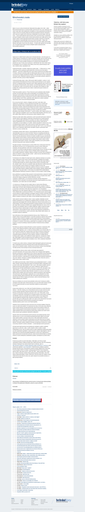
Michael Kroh (19, 412)
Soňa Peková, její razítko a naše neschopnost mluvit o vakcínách (64, 172)
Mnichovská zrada (26, 474)
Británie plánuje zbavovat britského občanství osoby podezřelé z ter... (29, 424)
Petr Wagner (19, 487)
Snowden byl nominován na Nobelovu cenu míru (25, 450)
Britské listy (20, 5)
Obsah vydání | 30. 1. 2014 (19, 407)
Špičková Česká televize (27, 464)
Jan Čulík (18, 418)
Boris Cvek (62, 184)
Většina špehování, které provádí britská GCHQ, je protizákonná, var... (29, 444)
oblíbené (49, 386)
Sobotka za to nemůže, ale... (26, 418)
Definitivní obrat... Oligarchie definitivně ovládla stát (64, 168)
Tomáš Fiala (19, 455)
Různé (22, 503)
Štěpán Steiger (19, 461)
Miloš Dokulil (19, 467)
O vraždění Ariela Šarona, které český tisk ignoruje (26, 431)
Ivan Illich (18, 485)
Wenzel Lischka (20, 483)
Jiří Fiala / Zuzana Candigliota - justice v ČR (24, 421)
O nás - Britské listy (34, 499)
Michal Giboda (19, 480)
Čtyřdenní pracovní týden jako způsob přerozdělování (30, 423)
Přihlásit (71, 3)
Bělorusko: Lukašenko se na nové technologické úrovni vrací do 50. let (29, 428)
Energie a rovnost (24, 485)
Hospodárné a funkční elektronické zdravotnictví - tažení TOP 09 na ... (34, 487)
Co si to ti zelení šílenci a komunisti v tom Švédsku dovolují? (63, 186)
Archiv (24, 9)
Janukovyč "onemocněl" (21, 415)
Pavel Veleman (62, 166)
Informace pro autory (44, 502)
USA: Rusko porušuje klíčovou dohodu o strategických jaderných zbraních (30, 409)
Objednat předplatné (63, 16)
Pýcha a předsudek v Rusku (22, 466)
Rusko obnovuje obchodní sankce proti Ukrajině (25, 434)
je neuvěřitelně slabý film (27, 442)
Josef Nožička (19, 477)
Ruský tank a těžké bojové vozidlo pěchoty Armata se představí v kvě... (29, 458)
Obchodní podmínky (34, 504)
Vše (68, 210)
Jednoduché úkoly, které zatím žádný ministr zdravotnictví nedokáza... (34, 488)
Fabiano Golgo (62, 170)
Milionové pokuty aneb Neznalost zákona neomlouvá (26, 459)
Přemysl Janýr (19, 19)
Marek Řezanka (20, 472)
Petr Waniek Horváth (63, 193)
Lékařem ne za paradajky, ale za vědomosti (30, 480)
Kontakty (32, 500)
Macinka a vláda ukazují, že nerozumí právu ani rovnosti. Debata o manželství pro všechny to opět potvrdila (64, 195)
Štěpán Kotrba (19, 453)
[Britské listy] (27, 51)
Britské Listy (63, 501)
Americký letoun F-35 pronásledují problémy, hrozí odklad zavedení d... (29, 447)
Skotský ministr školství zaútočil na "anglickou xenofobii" (27, 440)
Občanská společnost (15, 503)
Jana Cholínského (27, 347)
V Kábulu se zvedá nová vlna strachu (28, 471)
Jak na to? (57, 104)
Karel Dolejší (19, 417)
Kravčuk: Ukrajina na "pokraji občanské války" (25, 436)
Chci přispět (65, 90)
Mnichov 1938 (16, 363)
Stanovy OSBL (43, 499)
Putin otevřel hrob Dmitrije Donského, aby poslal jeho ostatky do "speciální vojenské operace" (63, 220)
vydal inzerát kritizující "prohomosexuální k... (27, 456)
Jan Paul (18, 463)
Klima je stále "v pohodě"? (26, 467)
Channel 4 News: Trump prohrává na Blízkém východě (64, 205)
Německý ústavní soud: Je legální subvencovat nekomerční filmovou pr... (30, 448)
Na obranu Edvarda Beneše (28, 475)
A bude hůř (19, 452)
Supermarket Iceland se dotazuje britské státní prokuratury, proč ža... (29, 439)
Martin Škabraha (20, 475)
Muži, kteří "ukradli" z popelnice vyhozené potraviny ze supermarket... (29, 432)
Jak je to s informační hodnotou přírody (29, 479)
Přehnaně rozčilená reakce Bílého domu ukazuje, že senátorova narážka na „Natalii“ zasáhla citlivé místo (63, 200)
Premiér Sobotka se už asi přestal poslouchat (31, 420)
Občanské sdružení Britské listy (23, 509)
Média (22, 502)
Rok (65, 210)
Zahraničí (13, 499)
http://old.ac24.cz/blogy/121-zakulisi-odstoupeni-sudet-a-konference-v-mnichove (30, 345)
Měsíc (62, 210)
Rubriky (40, 9)
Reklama (32, 503)
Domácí (22, 499)
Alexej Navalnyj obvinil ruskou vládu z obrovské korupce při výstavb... (29, 445)
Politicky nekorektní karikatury (63, 129)
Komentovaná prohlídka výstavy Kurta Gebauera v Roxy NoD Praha (33, 463)
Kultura (12, 502)
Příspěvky (57, 9)
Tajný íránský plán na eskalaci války (63, 182)
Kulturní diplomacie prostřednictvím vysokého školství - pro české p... (33, 482)
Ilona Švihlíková (20, 469)
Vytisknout (16, 367)
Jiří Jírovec (19, 423)
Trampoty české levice (27, 472)
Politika (22, 500)
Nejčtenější (56, 163)
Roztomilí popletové (26, 469)
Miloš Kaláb (19, 471)
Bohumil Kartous (20, 464)
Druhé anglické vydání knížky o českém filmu (25, 490)
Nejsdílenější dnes (58, 215)
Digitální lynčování (60, 175)
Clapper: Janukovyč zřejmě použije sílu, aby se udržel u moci (28, 413)
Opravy (32, 502)
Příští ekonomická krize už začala (23, 410)
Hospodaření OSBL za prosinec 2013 (23, 491)
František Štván (20, 420)
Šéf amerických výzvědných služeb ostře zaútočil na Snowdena (28, 429)
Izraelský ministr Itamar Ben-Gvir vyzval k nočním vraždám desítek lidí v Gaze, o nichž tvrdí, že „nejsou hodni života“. (63, 190)
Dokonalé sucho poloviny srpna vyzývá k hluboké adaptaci (63, 179)
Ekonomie (13, 500)
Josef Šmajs (19, 479)
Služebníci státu (25, 461)
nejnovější (45, 386)
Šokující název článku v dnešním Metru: (33, 455)
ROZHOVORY (29, 9)
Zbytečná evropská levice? (27, 412)
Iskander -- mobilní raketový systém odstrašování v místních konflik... (35, 453)
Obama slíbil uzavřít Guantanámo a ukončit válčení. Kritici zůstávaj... (29, 437)
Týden (58, 210)
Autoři (52, 9)
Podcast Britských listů (61, 97)
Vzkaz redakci (43, 500)
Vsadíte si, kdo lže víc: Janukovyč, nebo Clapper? (31, 417)
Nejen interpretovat (26, 477)
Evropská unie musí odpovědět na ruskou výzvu (25, 426)
